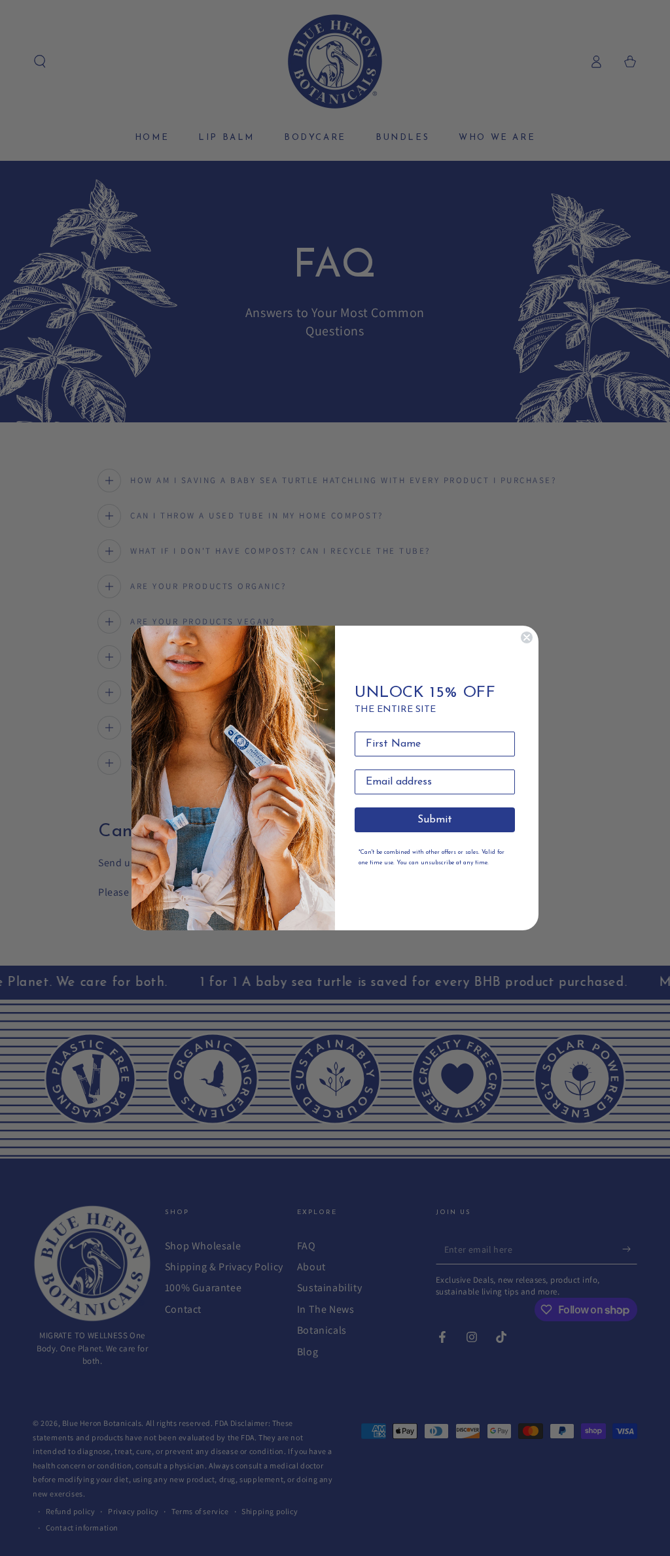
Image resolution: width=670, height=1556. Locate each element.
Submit (434, 820)
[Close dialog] (526, 637)
